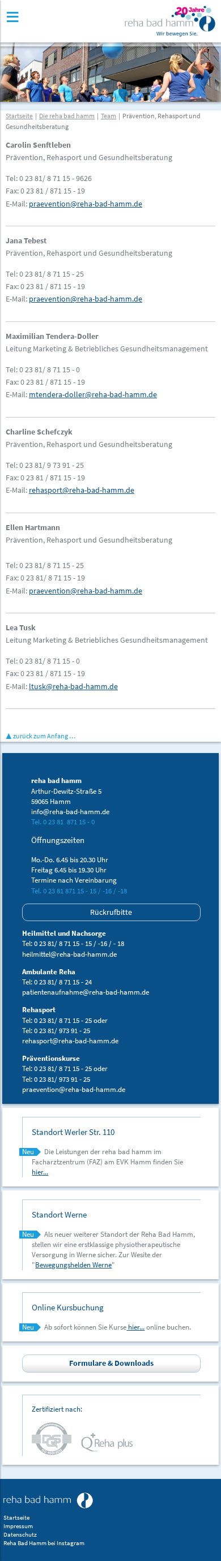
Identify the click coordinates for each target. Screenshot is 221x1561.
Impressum (18, 1526)
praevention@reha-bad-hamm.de (85, 204)
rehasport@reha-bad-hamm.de (81, 490)
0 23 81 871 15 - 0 (69, 822)
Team (108, 115)
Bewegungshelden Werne (73, 1265)
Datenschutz (20, 1534)
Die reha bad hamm (67, 115)
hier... (40, 1172)
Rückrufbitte (111, 912)
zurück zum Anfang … (44, 736)
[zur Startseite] (48, 1500)
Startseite (19, 115)
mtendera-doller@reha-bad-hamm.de (93, 394)
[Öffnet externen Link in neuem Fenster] (54, 1438)
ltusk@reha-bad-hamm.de (73, 686)
